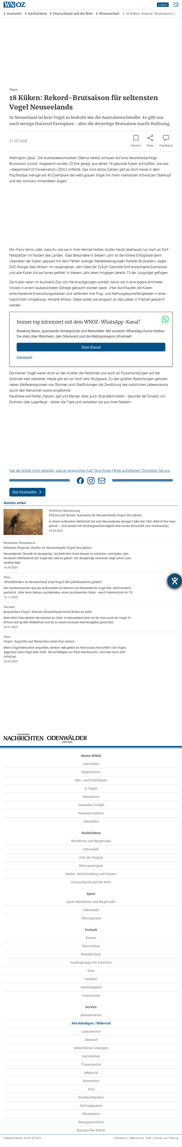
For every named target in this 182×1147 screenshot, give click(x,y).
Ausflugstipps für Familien (91, 963)
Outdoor (91, 979)
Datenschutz (136, 1138)
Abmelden (91, 821)
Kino (91, 971)
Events (91, 938)
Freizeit (91, 930)
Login (162, 5)
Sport (91, 894)
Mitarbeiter (91, 1114)
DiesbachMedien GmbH (22, 1138)
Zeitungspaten (91, 1106)
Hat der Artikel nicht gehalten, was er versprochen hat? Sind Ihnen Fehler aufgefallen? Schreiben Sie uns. (90, 470)
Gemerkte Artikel (91, 805)
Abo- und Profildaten (91, 780)
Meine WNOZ (91, 756)
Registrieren (91, 772)
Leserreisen (91, 995)
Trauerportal (91, 1064)
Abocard (91, 1040)
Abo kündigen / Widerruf (91, 1023)
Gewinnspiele (91, 987)
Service (91, 1007)
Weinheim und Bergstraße (91, 841)
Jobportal (91, 1073)
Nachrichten (91, 833)
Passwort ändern (91, 813)
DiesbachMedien (91, 1097)
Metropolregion (91, 866)
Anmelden (91, 764)
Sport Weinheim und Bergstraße (91, 902)
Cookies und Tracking (165, 1138)
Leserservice (91, 1031)
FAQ (91, 1089)
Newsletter (91, 797)
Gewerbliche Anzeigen (91, 1048)
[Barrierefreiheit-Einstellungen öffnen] (174, 581)
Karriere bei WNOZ (91, 1130)
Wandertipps (91, 954)
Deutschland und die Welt (91, 882)
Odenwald (91, 849)
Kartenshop (91, 946)
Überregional (91, 918)
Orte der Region (91, 857)
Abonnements (91, 1015)
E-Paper (91, 788)
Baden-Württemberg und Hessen (91, 874)
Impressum (24, 357)
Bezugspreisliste (91, 1122)
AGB (148, 1138)
